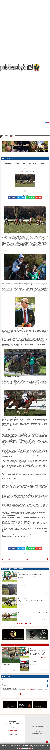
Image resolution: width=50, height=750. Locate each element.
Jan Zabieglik (20, 171)
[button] (6, 136)
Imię (3, 679)
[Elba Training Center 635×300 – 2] (13, 639)
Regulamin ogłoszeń (37, 733)
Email (3, 683)
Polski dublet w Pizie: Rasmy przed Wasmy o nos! (30, 587)
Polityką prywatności (29, 689)
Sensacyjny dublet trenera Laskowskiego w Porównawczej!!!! (32, 612)
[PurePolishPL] (37, 639)
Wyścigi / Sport (12, 154)
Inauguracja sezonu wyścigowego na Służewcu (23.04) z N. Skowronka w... (35, 558)
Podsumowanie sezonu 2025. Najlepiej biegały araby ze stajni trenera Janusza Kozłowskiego (31, 601)
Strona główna (5, 154)
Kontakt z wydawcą (37, 726)
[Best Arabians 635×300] (25, 707)
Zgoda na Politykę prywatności (9, 688)
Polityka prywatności (37, 731)
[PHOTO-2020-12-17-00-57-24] (10, 707)
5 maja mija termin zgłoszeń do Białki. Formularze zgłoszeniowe (12, 558)
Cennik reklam (38, 728)
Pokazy (22, 662)
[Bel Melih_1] (25, 151)
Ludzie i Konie (5, 648)
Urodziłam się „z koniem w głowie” (11, 666)
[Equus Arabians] (40, 707)
